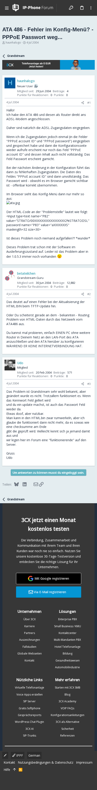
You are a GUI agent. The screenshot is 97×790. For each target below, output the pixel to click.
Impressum (84, 762)
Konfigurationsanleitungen (67, 715)
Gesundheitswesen (67, 660)
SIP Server (29, 701)
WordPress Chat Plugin (29, 722)
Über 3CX (29, 619)
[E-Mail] (33, 484)
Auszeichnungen (29, 640)
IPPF (19, 755)
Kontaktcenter (67, 633)
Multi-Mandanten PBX (67, 640)
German (34, 755)
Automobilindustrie (67, 667)
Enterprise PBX (67, 619)
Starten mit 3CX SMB (67, 687)
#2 (89, 294)
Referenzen (67, 735)
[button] (6, 7)
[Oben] (14, 769)
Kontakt (29, 660)
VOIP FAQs (67, 708)
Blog (67, 694)
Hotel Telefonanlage (68, 647)
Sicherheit (67, 729)
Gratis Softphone (29, 708)
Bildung (67, 653)
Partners (29, 633)
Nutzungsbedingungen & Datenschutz (45, 762)
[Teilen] (83, 103)
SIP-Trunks (29, 735)
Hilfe (7, 769)
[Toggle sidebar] (91, 8)
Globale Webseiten (29, 653)
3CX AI (29, 729)
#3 (89, 384)
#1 (89, 103)
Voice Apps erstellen (29, 694)
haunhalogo (13, 42)
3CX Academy (67, 701)
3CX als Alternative (67, 722)
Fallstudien (29, 647)
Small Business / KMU (67, 626)
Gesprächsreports (29, 715)
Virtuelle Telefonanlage (29, 687)
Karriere (29, 626)
